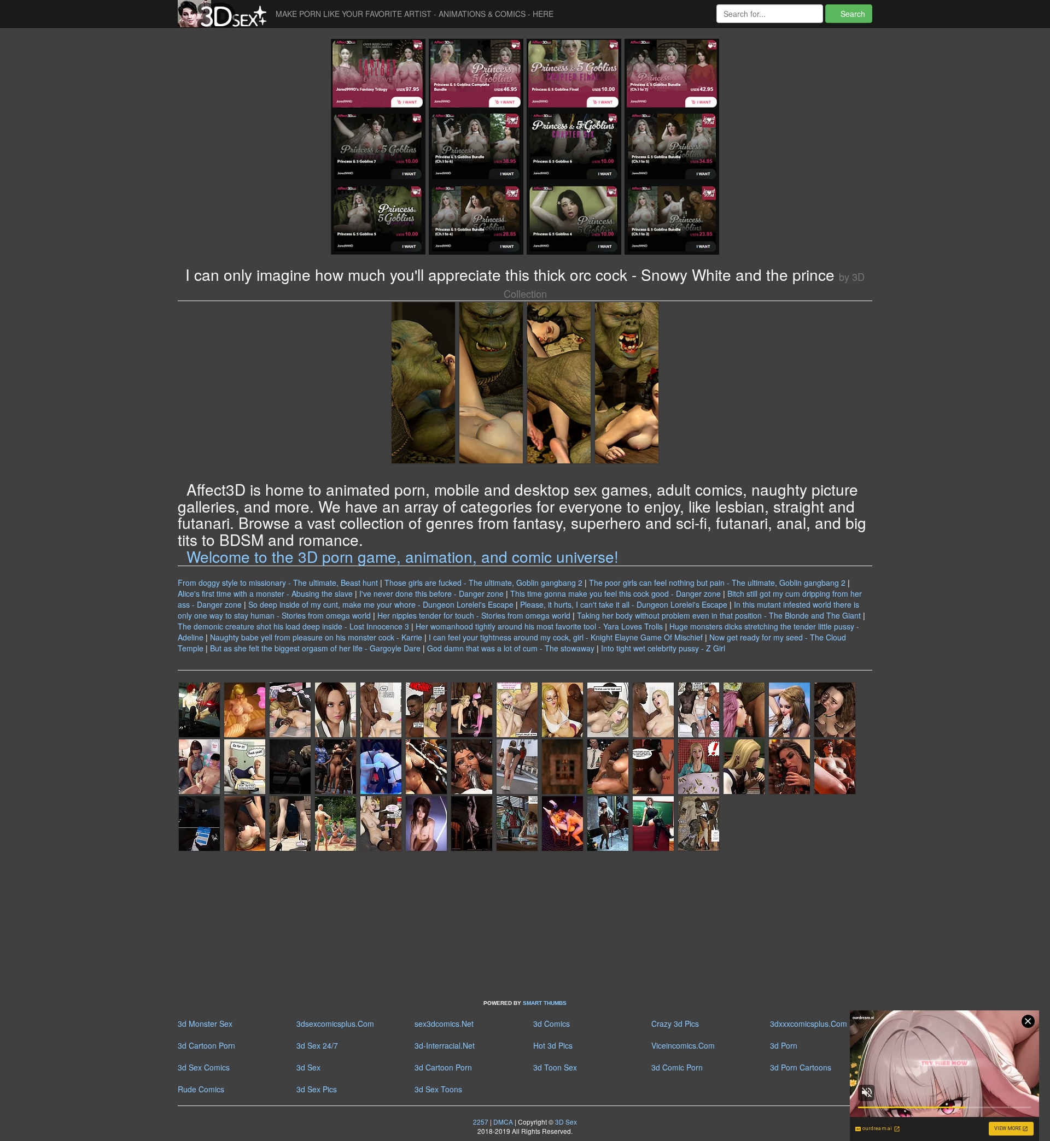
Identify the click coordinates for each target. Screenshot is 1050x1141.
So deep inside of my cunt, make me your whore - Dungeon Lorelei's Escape (381, 604)
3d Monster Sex (205, 1023)
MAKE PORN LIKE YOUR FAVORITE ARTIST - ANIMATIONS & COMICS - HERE (414, 13)
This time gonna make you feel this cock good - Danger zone (615, 593)
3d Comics (551, 1023)
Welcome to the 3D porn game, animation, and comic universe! (402, 556)
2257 (480, 1121)
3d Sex (308, 1067)
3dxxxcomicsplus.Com (808, 1023)
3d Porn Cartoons (800, 1067)
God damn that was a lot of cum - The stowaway (510, 648)
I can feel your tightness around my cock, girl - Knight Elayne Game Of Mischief (566, 637)
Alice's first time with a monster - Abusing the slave (265, 593)
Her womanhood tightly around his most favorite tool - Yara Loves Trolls (539, 626)
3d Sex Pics (316, 1089)
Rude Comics (201, 1089)
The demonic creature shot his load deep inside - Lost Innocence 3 (293, 626)
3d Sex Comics (204, 1067)
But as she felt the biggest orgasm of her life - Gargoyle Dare (315, 648)
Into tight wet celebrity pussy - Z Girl (663, 648)
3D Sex (565, 1121)
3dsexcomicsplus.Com (335, 1023)
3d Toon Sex (555, 1067)
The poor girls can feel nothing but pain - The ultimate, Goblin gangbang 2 (717, 582)
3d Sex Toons (438, 1089)
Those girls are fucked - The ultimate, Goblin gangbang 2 (483, 582)
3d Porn (783, 1045)
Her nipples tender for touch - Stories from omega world (473, 615)
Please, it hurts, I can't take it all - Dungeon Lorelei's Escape (623, 604)
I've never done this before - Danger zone (431, 593)
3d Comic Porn (677, 1067)
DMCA (503, 1121)
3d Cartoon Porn (206, 1045)
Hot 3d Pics (553, 1045)
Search (851, 13)
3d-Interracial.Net (445, 1045)
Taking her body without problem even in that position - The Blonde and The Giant (719, 615)
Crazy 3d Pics (675, 1023)
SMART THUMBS (545, 1003)
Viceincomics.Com (683, 1045)
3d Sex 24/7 (317, 1045)
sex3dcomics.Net (444, 1023)
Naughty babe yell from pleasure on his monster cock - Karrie (316, 637)
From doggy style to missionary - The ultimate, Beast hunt (278, 582)
